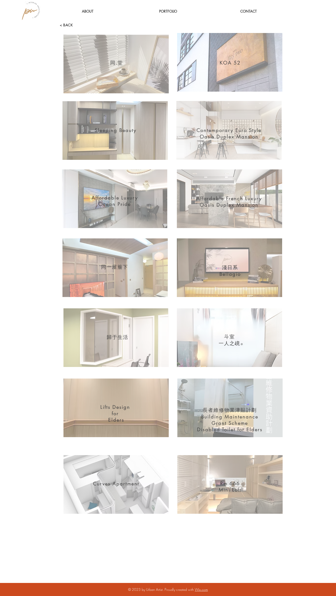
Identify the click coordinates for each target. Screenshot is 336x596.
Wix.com (201, 589)
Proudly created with (180, 589)
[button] (168, 11)
